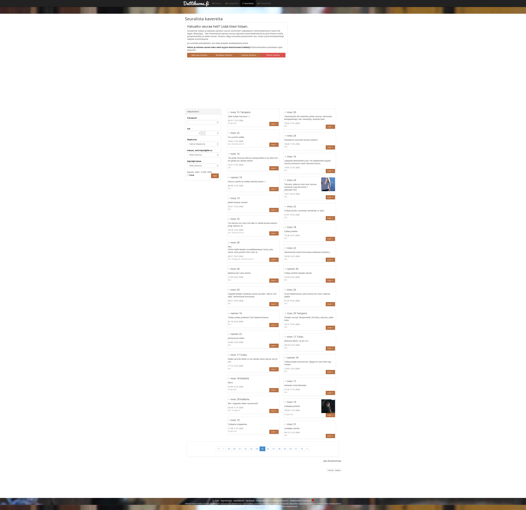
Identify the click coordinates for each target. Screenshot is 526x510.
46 (268, 448)
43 (251, 448)
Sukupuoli (192, 118)
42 (246, 448)
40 (234, 448)
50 (290, 448)
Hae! (215, 175)
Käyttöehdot (226, 500)
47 (274, 448)
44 (257, 448)
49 (285, 448)
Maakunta (192, 139)
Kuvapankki (233, 3)
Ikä (188, 128)
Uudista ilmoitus (248, 55)
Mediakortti (239, 500)
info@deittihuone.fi (279, 500)
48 (279, 448)
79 (302, 448)
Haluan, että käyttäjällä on (199, 150)
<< (219, 448)
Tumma (331, 470)
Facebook (250, 500)
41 (240, 448)
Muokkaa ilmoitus (224, 55)
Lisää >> (274, 124)
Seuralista (249, 3)
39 (229, 448)
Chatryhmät (265, 3)
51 (296, 448)
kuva (191, 175)
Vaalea (337, 470)
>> (307, 448)
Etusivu (218, 3)
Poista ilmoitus (273, 55)
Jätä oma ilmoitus (199, 55)
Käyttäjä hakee (194, 161)
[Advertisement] (316, 41)
